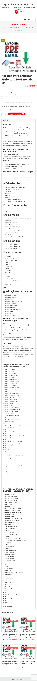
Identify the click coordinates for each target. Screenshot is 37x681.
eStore (31, 678)
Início (3, 27)
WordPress (23, 679)
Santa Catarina (10, 27)
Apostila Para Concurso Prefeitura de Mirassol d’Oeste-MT (9, 663)
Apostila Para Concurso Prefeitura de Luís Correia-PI (27, 663)
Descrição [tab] (6, 120)
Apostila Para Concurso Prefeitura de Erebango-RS (10, 635)
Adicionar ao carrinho (15, 114)
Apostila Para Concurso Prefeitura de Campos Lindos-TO (27, 635)
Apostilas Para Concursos (18, 4)
